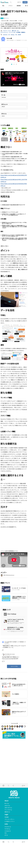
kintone (4, 97)
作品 (3, 6)
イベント (10, 6)
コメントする (14, 666)
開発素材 (19, 6)
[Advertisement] (14, 755)
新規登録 (25, 2)
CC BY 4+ (7, 18)
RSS (6, 833)
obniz (3, 116)
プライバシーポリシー (10, 819)
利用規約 (7, 817)
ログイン (19, 2)
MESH (3, 107)
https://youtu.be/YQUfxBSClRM (10, 659)
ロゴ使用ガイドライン (10, 821)
